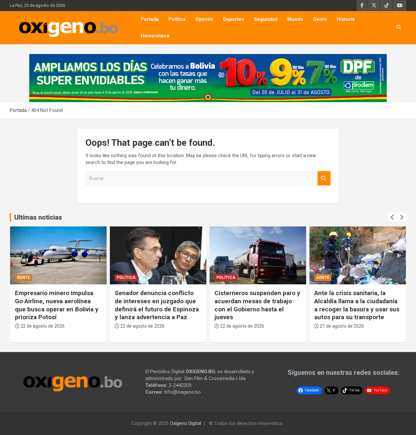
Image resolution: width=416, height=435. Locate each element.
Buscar (324, 178)
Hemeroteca (155, 36)
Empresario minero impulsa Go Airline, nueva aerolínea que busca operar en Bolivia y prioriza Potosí (56, 305)
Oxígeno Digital (185, 423)
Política (177, 19)
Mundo (295, 19)
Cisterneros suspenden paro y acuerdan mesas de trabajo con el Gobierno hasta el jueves (257, 305)
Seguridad (266, 19)
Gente (320, 19)
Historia (346, 19)
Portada (150, 19)
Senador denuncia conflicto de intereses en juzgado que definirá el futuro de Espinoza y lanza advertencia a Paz (157, 305)
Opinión (204, 19)
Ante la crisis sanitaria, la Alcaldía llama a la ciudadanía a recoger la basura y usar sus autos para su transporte (356, 305)
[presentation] (392, 217)
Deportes (233, 19)
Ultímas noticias (38, 217)
